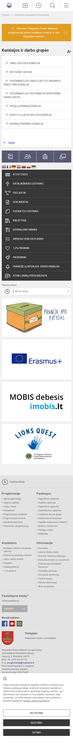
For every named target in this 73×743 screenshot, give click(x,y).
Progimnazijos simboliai (15, 514)
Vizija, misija (10, 506)
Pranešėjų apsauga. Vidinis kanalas (36, 266)
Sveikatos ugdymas (25, 211)
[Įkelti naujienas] (25, 5)
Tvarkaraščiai (17, 481)
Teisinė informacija (47, 582)
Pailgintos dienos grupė (49, 514)
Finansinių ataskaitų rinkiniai (18, 555)
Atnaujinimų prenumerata (30, 275)
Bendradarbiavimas (13, 522)
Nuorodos (43, 548)
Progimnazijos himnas (15, 518)
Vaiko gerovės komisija (25, 63)
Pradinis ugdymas (47, 502)
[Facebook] (4, 623)
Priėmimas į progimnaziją (16, 526)
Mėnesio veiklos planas (28, 238)
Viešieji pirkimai (11, 567)
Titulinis (6, 15)
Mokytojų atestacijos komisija (31, 115)
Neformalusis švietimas (50, 518)
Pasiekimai (19, 257)
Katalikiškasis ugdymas (28, 183)
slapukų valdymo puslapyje (36, 701)
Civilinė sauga (45, 578)
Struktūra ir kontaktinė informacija (32, 15)
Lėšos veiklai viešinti (13, 559)
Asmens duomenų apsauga (52, 556)
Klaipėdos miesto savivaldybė (40, 638)
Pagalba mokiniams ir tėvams (52, 522)
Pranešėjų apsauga (47, 571)
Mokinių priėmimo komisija (26, 123)
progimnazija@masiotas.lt (20, 662)
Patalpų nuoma (45, 530)
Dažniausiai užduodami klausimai (49, 565)
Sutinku (36, 732)
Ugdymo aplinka (11, 502)
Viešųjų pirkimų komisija (25, 106)
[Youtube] (12, 623)
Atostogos (20, 174)
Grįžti (12, 142)
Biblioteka (19, 220)
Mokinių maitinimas (25, 229)
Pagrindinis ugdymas (48, 499)
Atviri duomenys (46, 586)
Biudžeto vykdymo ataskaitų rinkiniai (17, 550)
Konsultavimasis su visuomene (53, 560)
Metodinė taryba (21, 72)
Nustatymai (36, 713)
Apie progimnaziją (12, 499)
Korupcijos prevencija (48, 575)
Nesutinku (36, 722)
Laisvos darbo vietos (48, 552)
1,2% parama (21, 248)
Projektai (19, 192)
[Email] (19, 623)
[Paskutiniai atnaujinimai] (39, 5)
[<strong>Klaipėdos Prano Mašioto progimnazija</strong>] (9, 5)
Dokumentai (20, 202)
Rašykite (8, 608)
